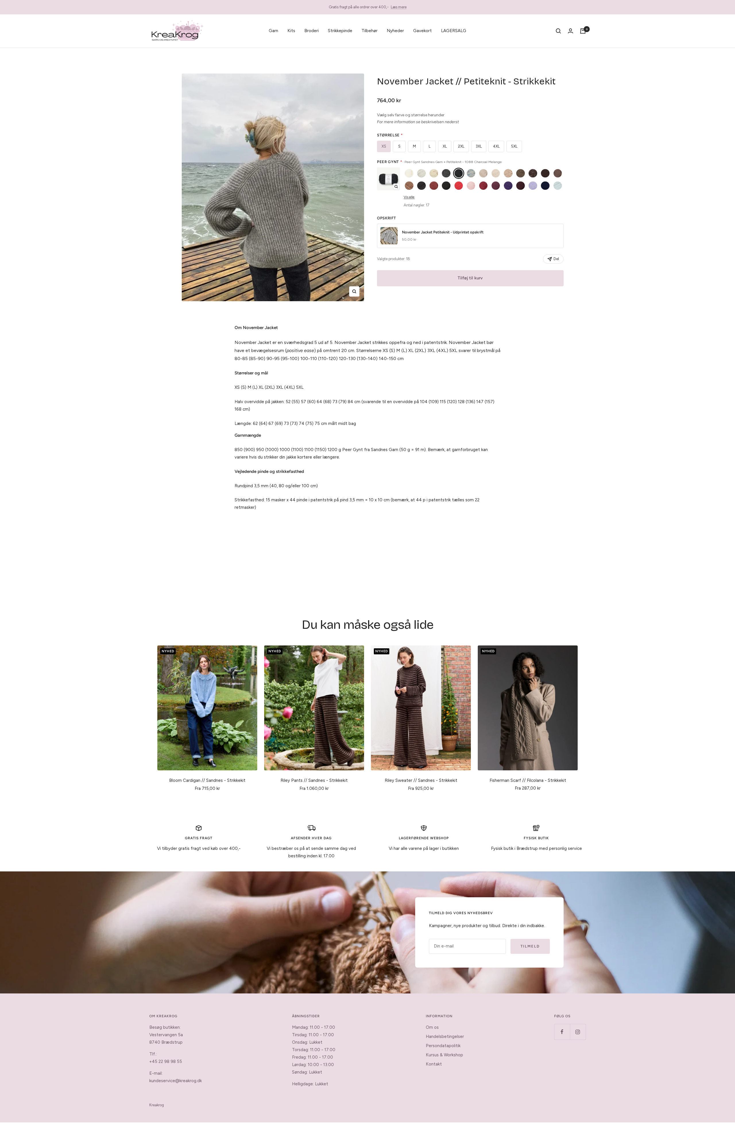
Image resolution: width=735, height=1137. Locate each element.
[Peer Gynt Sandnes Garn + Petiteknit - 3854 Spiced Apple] (433, 185)
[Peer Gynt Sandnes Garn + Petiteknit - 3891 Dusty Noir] (446, 185)
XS (384, 146)
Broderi (311, 30)
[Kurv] (583, 31)
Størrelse (390, 135)
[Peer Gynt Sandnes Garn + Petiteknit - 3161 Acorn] (557, 173)
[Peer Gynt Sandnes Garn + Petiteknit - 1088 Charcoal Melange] (458, 173)
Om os (432, 1027)
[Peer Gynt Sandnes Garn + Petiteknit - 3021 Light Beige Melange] (508, 173)
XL (445, 146)
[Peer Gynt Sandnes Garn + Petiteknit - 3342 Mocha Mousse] (409, 185)
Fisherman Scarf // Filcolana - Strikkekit (528, 780)
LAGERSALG (453, 30)
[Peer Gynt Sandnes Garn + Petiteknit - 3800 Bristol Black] (421, 185)
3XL (479, 146)
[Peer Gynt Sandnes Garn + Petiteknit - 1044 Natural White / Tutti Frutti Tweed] (433, 173)
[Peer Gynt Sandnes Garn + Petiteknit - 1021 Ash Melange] (421, 173)
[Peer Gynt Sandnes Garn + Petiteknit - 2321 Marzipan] (483, 173)
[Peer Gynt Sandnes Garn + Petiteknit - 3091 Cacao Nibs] (545, 173)
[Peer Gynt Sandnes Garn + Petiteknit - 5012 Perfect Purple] (532, 185)
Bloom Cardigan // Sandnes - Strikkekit (207, 780)
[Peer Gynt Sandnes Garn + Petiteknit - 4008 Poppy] (458, 185)
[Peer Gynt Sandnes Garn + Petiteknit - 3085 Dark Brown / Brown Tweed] (532, 173)
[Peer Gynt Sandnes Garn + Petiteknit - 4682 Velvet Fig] (520, 185)
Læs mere (399, 7)
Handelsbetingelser (445, 1036)
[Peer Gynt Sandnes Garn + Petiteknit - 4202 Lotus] (471, 185)
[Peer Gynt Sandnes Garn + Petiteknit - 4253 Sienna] (483, 185)
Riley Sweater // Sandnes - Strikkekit (421, 780)
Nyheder (395, 30)
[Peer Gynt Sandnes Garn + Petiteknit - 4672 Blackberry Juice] (508, 185)
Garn (273, 30)
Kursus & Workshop (444, 1054)
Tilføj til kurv (470, 278)
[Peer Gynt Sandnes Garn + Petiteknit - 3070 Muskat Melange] (520, 173)
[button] (388, 178)
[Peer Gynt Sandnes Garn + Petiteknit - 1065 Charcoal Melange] (446, 173)
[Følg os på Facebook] (562, 1032)
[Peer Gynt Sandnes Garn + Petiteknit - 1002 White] (409, 173)
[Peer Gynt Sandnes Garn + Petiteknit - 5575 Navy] (545, 185)
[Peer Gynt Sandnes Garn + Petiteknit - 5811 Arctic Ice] (557, 185)
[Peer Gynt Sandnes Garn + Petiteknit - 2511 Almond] (495, 173)
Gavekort (422, 30)
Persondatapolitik (443, 1045)
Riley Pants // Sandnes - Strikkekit (314, 780)
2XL (461, 146)
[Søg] (558, 31)
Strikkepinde (340, 30)
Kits (291, 30)
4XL (496, 146)
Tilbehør (369, 30)
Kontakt (434, 1064)
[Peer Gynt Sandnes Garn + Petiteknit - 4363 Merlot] (495, 185)
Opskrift (386, 218)
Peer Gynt (439, 162)
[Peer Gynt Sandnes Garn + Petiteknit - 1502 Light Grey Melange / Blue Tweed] (471, 173)
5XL (514, 146)
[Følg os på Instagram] (578, 1032)
